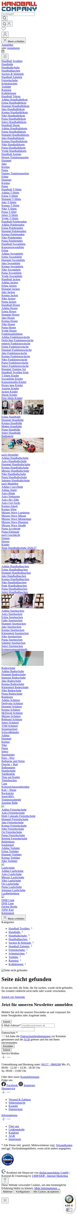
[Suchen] (4, 18)
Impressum (15, 1139)
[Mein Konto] (5, 34)
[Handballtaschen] (22, 607)
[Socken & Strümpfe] (22, 664)
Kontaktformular (29, 1076)
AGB (27, 1039)
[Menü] (5, 57)
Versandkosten (64, 1145)
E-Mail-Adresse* (11, 1025)
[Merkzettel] (3, 29)
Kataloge (14, 1132)
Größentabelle (17, 1129)
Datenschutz (16, 1109)
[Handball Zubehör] (2, 806)
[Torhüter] (2, 864)
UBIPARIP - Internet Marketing (50, 1175)
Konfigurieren (23, 1191)
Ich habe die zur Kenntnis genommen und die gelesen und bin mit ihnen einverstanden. (33, 1039)
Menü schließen (16, 41)
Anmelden (7, 44)
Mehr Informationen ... (47, 1188)
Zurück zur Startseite (13, 997)
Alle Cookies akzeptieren (46, 1191)
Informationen (9, 1115)
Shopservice (8, 1088)
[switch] (69, 1210)
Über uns (14, 1126)
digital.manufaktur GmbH (53, 1172)
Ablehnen (8, 1191)
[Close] (5, 1200)
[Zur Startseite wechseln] (19, 10)
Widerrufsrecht (17, 1102)
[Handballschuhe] (22, 563)
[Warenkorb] (2, 51)
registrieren (13, 48)
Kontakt (13, 1105)
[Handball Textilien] (22, 413)
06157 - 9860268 (51, 1064)
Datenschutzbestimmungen (35, 1036)
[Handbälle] (22, 451)
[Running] (2, 897)
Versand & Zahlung (20, 1099)
